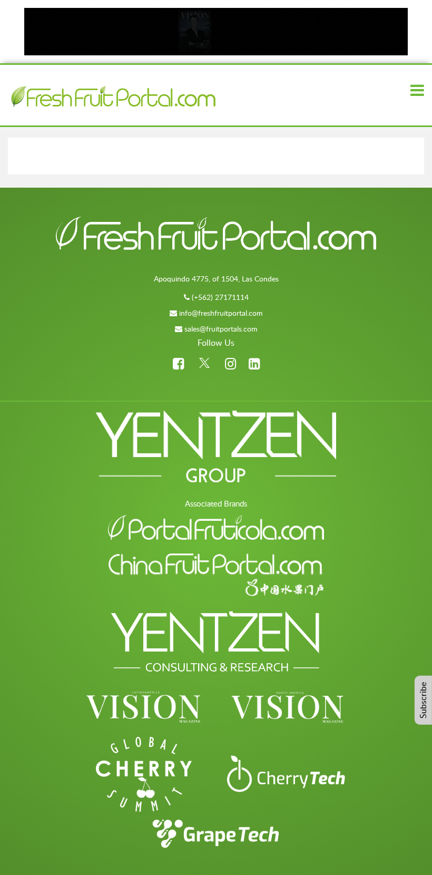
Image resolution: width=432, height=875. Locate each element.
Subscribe (423, 700)
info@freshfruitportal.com (221, 313)
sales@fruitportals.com (221, 329)
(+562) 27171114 (220, 297)
